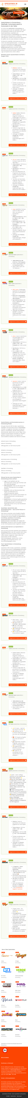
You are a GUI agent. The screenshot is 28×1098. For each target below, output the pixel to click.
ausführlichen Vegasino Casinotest (17, 888)
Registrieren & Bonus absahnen (17, 98)
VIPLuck (14, 159)
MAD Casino (16, 289)
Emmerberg (22, 64)
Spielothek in (4, 1043)
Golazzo (15, 68)
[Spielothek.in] (9, 4)
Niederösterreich (17, 1043)
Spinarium (15, 381)
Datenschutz (13, 1096)
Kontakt (8, 1096)
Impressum (19, 1096)
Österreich (10, 1043)
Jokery (14, 336)
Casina (14, 113)
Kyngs (14, 209)
